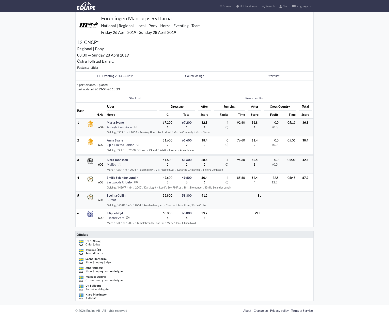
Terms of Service (302, 310)
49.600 (187, 177)
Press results (254, 98)
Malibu (111, 164)
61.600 (187, 140)
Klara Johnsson (117, 160)
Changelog (261, 310)
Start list (274, 76)
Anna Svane (115, 140)
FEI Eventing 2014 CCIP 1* (115, 76)
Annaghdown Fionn (119, 127)
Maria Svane (115, 122)
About (247, 310)
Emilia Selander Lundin (122, 177)
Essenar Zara (115, 218)
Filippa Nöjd (115, 213)
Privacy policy (279, 310)
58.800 (187, 195)
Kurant (111, 200)
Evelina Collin (116, 195)
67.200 (187, 122)
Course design (194, 76)
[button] (302, 6)
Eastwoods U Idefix (120, 182)
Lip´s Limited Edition (120, 145)
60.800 (187, 213)
